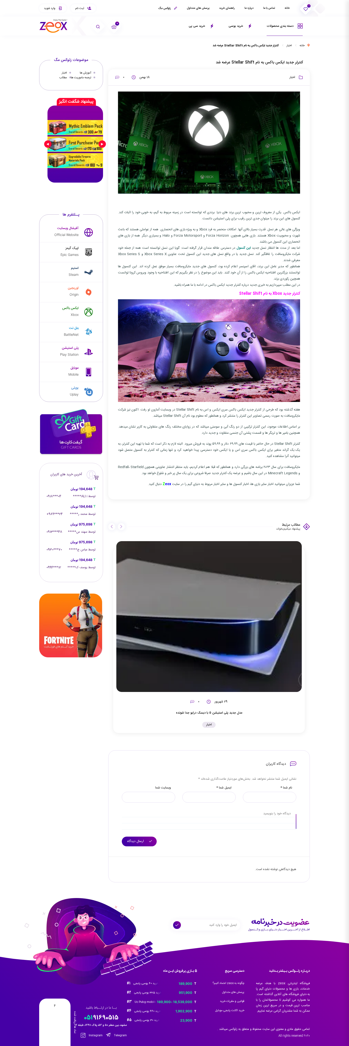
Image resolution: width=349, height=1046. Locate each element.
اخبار (289, 45)
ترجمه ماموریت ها (81, 77)
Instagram (95, 1035)
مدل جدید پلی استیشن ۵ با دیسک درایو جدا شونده (209, 712)
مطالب (63, 77)
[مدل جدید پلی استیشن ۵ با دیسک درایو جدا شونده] (209, 616)
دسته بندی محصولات (280, 26)
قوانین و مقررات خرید (232, 1001)
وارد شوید (50, 8)
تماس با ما (269, 8)
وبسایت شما (163, 787)
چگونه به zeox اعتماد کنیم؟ (228, 983)
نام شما (286, 787)
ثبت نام (80, 8)
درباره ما (249, 8)
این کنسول (243, 248)
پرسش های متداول (198, 8)
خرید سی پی (197, 26)
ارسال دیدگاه (136, 841)
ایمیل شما (223, 787)
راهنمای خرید (227, 8)
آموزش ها (85, 72)
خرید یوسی (236, 26)
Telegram (120, 1035)
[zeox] (53, 26)
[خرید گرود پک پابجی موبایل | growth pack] (75, 144)
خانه (287, 8)
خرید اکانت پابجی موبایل (229, 1010)
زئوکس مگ (165, 8)
